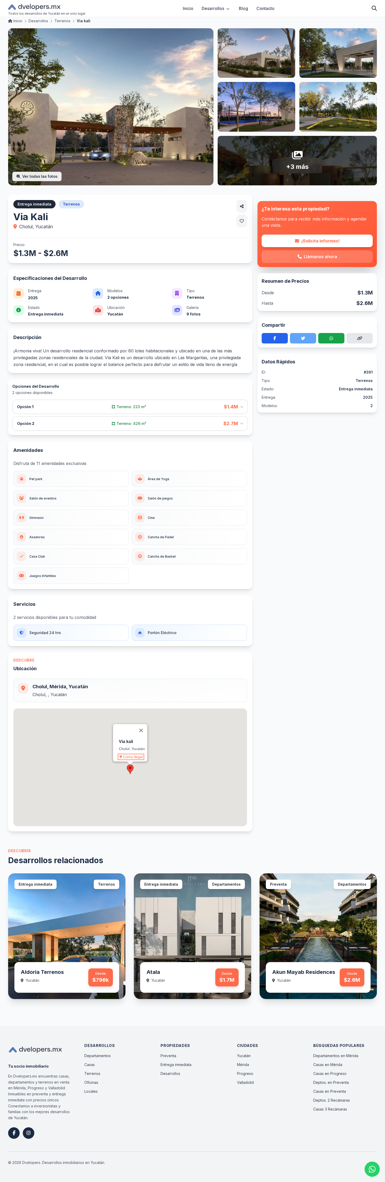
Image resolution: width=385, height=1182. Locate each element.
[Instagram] (28, 1133)
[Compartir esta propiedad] (241, 206)
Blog (243, 8)
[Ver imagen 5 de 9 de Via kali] (338, 106)
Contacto (265, 8)
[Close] (141, 730)
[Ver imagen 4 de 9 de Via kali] (256, 106)
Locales (91, 1091)
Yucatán (244, 1055)
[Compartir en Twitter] (303, 338)
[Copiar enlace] (359, 338)
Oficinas (91, 1082)
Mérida (243, 1064)
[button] (130, 769)
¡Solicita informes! (320, 240)
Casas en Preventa (329, 1091)
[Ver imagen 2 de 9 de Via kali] (256, 53)
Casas (89, 1064)
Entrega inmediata (176, 1064)
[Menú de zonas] (227, 8)
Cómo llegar (133, 757)
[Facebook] (14, 1133)
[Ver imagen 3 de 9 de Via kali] (338, 53)
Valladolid (245, 1082)
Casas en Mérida (327, 1064)
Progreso (245, 1073)
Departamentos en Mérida (335, 1055)
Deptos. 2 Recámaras (331, 1100)
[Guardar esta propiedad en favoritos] (241, 221)
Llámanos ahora (320, 256)
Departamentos (97, 1055)
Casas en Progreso (329, 1073)
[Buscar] (374, 8)
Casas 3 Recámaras (330, 1109)
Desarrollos (213, 8)
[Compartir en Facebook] (275, 338)
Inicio (188, 8)
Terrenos (92, 1073)
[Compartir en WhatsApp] (331, 338)
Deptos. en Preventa (331, 1082)
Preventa (168, 1055)
